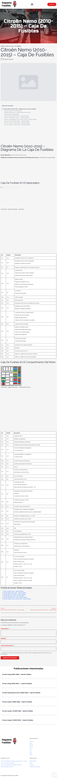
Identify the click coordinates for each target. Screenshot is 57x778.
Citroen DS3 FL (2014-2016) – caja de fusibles (14, 594)
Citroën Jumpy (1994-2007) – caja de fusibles (14, 592)
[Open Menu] (32, 4)
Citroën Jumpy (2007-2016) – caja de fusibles (16, 116)
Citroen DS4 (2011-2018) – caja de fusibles (13, 595)
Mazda (31, 745)
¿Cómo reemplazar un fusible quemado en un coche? (14, 761)
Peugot (31, 741)
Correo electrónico (7, 645)
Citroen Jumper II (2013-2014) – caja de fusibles (17, 124)
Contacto (32, 764)
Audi (31, 743)
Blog (31, 763)
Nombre (4, 638)
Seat (31, 752)
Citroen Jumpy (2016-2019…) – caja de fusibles (16, 117)
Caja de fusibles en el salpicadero (13, 110)
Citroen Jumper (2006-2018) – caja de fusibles (16, 121)
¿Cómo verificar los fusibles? (7, 763)
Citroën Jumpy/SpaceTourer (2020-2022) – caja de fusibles (20, 119)
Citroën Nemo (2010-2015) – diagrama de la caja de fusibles (19, 109)
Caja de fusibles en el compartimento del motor (17, 112)
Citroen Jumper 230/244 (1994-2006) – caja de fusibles (17, 598)
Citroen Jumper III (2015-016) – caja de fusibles (16, 123)
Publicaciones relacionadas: (11, 114)
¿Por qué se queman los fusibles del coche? (11, 764)
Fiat (30, 748)
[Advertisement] (28, 134)
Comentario (5, 628)
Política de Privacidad (35, 766)
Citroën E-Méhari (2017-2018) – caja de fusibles (15, 597)
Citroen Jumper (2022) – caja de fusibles (13, 591)
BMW (31, 754)
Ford (31, 750)
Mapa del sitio (33, 761)
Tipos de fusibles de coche (7, 766)
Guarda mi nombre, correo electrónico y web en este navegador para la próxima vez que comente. (26, 653)
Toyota (31, 747)
